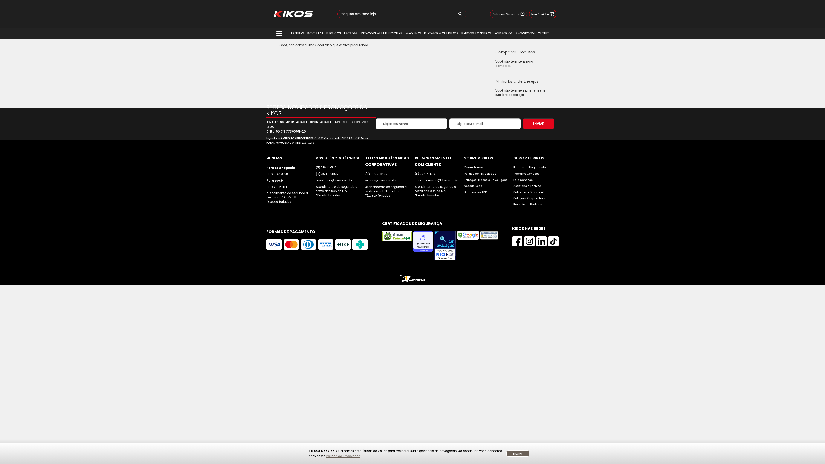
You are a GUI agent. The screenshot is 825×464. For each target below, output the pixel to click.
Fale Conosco (523, 180)
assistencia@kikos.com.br (334, 180)
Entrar (496, 14)
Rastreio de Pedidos (527, 204)
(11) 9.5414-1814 (276, 187)
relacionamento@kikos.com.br (436, 180)
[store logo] (293, 14)
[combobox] (401, 14)
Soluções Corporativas (529, 198)
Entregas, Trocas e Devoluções (485, 180)
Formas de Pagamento (529, 167)
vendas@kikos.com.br (380, 180)
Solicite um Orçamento (529, 192)
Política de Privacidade (343, 456)
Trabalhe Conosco (526, 174)
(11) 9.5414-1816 (425, 174)
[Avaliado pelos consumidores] (445, 246)
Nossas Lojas (473, 186)
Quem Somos (473, 167)
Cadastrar (512, 14)
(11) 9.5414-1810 (326, 167)
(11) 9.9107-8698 (277, 174)
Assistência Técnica (527, 186)
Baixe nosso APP (475, 192)
